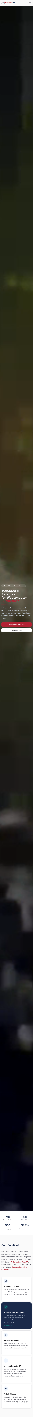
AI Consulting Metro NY (19, 1262)
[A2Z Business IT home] (8, 3)
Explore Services (17, 630)
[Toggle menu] (30, 3)
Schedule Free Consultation (16, 624)
